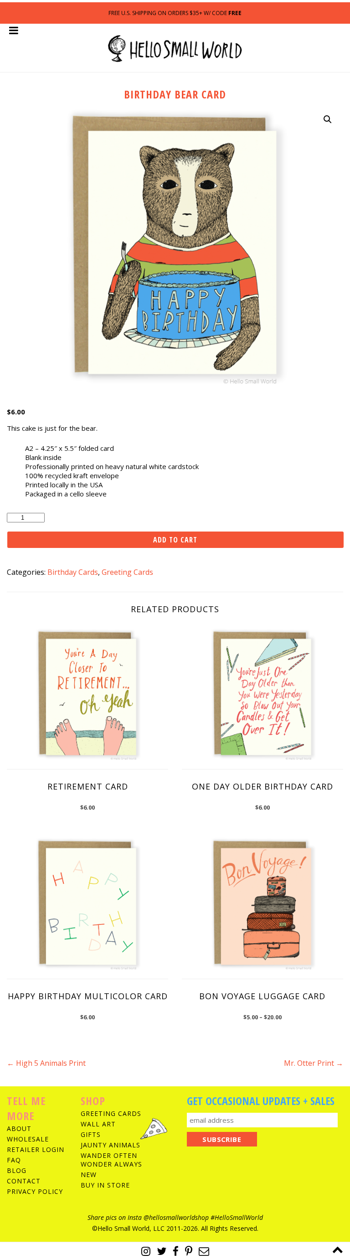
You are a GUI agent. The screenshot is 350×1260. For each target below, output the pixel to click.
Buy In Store (105, 1185)
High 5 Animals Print (46, 1063)
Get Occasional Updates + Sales (261, 1100)
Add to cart (175, 540)
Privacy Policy (35, 1191)
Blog (16, 1170)
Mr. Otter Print (313, 1063)
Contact (24, 1181)
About (19, 1128)
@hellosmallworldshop (176, 1217)
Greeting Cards (127, 572)
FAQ (14, 1160)
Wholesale (28, 1139)
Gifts (91, 1134)
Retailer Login (35, 1149)
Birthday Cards (72, 572)
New (89, 1174)
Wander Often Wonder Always (111, 1159)
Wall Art (98, 1124)
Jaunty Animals (110, 1145)
